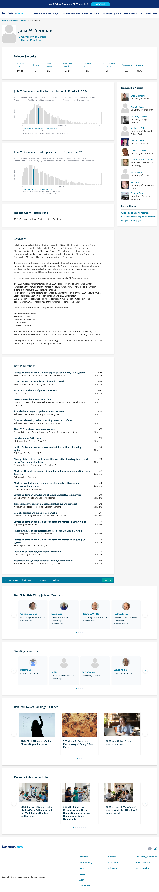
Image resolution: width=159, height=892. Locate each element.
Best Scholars (130, 13)
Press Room (114, 862)
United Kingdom (31, 40)
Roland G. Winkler (91, 614)
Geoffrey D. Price (139, 116)
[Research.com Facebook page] (150, 848)
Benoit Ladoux (137, 140)
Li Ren (54, 672)
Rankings (84, 856)
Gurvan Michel (120, 669)
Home (4, 20)
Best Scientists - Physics (17, 20)
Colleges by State (112, 13)
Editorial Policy (143, 862)
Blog (82, 868)
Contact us (107, 580)
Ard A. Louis (136, 172)
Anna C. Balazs (137, 107)
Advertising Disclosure (146, 856)
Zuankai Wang (137, 193)
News (82, 874)
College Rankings (71, 13)
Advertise (112, 868)
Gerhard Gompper (29, 614)
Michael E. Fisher (138, 128)
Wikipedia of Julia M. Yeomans (135, 212)
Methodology (86, 862)
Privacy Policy (142, 868)
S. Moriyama (88, 672)
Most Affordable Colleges (46, 13)
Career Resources (91, 13)
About (82, 879)
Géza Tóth (135, 182)
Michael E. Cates (138, 150)
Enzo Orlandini (138, 95)
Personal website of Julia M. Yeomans (138, 216)
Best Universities (148, 13)
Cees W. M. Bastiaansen (142, 159)
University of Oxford (33, 36)
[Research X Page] (155, 848)
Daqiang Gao (26, 669)
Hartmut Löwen (121, 614)
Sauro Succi (56, 614)
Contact (112, 856)
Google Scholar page (131, 220)
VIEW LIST (100, 4)
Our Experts (85, 885)
